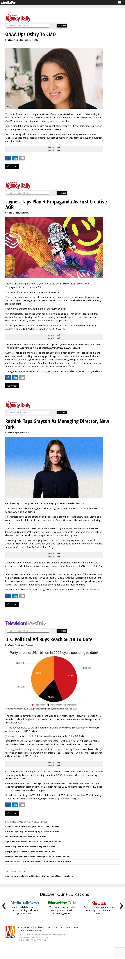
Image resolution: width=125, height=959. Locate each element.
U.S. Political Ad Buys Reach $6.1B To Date (25, 836)
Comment (12, 166)
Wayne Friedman (16, 645)
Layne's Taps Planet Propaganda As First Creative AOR (32, 826)
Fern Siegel (13, 213)
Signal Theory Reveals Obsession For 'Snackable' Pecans (33, 841)
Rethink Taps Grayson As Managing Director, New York (32, 831)
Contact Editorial (52, 927)
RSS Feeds (65, 927)
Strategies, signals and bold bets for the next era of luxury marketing (40, 876)
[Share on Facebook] (8, 158)
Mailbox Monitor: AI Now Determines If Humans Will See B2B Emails (38, 861)
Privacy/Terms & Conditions (30, 930)
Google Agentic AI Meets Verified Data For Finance (30, 851)
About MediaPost (25, 927)
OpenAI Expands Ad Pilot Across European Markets (30, 846)
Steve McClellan (15, 40)
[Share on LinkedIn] (15, 158)
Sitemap (75, 927)
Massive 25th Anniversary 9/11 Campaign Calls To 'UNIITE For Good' (38, 856)
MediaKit (38, 927)
